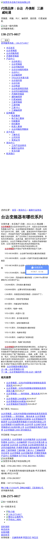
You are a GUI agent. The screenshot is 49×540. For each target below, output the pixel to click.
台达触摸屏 (16, 75)
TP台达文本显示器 (20, 78)
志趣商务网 (17, 537)
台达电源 (15, 86)
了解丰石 (15, 135)
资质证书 (15, 140)
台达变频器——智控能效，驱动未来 (23, 394)
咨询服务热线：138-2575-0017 (14, 43)
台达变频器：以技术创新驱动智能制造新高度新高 (24, 414)
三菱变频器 (16, 102)
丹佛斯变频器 (12, 56)
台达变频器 (11, 50)
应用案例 (10, 113)
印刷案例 (15, 121)
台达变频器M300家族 (16, 401)
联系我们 (10, 153)
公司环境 (15, 137)
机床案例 (15, 116)
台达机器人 (16, 61)
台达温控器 (16, 80)
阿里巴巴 (27, 537)
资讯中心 (10, 143)
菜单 (6, 40)
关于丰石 (10, 132)
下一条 (21, 372)
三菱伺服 (15, 105)
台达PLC (15, 72)
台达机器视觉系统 (19, 88)
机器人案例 (16, 126)
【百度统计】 (37, 488)
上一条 (12, 369)
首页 (14, 210)
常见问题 (15, 151)
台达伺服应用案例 (19, 129)
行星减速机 (16, 99)
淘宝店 (35, 537)
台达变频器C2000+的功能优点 (17, 430)
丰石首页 (10, 48)
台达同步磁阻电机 (19, 91)
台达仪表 (15, 83)
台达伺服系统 (12, 53)
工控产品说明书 (18, 145)
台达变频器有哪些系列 (17, 366)
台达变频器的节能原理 (16, 404)
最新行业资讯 (17, 148)
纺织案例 (15, 124)
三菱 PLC (15, 107)
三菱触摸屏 (16, 110)
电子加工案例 (17, 118)
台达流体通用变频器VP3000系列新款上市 (27, 422)
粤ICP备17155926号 (10, 488)
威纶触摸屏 (16, 97)
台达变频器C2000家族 (16, 399)
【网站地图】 (25, 488)
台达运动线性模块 (19, 69)
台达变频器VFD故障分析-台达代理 (17, 424)
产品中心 (10, 59)
